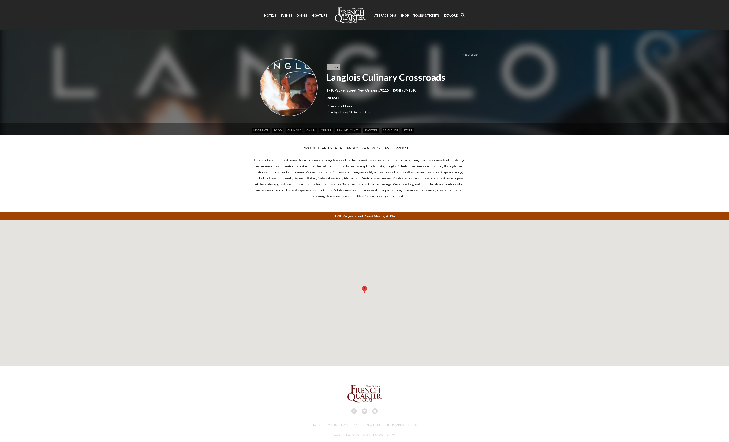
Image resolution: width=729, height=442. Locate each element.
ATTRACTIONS (385, 15)
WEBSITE (334, 98)
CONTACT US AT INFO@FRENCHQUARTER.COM (364, 434)
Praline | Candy (348, 130)
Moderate (260, 130)
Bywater (371, 130)
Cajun (310, 130)
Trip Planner (394, 424)
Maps (345, 424)
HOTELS (270, 15)
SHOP (404, 15)
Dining (358, 424)
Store (408, 130)
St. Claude (390, 130)
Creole (326, 130)
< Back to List (470, 54)
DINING (302, 15)
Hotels (317, 424)
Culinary (294, 130)
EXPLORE (451, 15)
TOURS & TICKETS (426, 15)
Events (332, 424)
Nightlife (374, 424)
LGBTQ (412, 424)
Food (278, 130)
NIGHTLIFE (319, 15)
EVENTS (286, 15)
